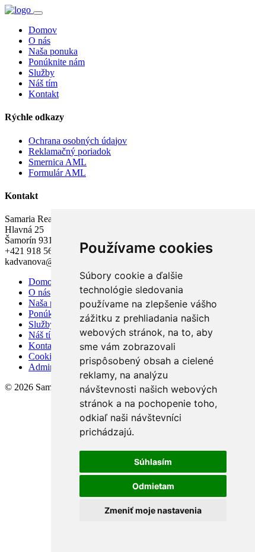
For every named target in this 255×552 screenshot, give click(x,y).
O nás (39, 41)
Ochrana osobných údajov (77, 141)
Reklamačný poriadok (69, 151)
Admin (41, 367)
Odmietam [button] (153, 486)
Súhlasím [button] (153, 462)
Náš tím (43, 83)
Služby (41, 73)
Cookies (43, 356)
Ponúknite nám (56, 62)
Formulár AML (57, 173)
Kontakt (43, 94)
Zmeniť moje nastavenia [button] (153, 510)
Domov (42, 30)
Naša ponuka (53, 51)
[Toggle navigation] (38, 13)
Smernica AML (57, 162)
